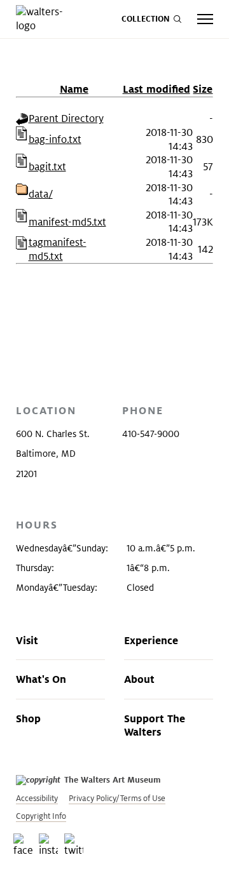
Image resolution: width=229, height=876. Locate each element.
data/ (41, 194)
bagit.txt (47, 166)
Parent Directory (66, 118)
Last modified (156, 89)
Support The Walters (154, 725)
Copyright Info (41, 816)
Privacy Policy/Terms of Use (117, 798)
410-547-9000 (150, 434)
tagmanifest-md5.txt (58, 249)
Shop (28, 718)
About (139, 679)
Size (202, 89)
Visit (27, 640)
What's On (41, 679)
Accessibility (37, 798)
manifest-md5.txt (67, 222)
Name (74, 89)
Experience (151, 640)
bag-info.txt (55, 139)
